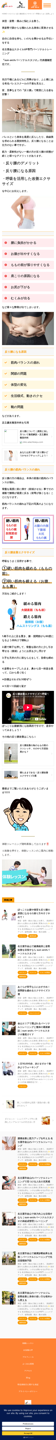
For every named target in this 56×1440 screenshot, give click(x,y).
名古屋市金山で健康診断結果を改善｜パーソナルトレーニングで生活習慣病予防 (35, 1257)
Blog (28, 1377)
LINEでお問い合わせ (35, 6)
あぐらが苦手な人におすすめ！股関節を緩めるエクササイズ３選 (34, 990)
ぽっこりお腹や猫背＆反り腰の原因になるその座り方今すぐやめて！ (34, 913)
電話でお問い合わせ (21, 6)
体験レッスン (28, 1343)
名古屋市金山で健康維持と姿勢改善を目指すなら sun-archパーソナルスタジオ (34, 950)
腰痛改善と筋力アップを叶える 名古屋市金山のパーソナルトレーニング (35, 1142)
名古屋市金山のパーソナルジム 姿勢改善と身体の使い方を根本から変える (35, 1296)
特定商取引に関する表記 (28, 1384)
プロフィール (28, 1357)
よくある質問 (28, 1363)
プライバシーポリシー (28, 1391)
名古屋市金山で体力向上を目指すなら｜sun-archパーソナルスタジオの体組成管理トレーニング (36, 1217)
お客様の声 (28, 1350)
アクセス (28, 1370)
